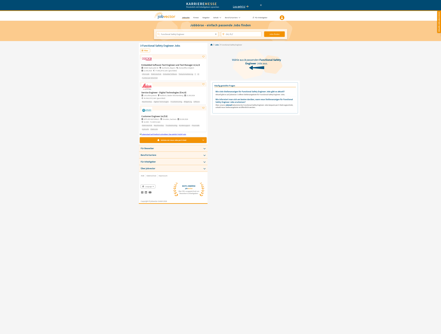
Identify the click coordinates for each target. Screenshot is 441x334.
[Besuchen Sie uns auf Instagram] (142, 193)
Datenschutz (151, 175)
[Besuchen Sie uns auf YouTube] (150, 193)
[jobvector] (167, 16)
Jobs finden (274, 34)
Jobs (217, 45)
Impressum (163, 175)
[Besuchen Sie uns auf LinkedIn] (146, 193)
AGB (142, 175)
